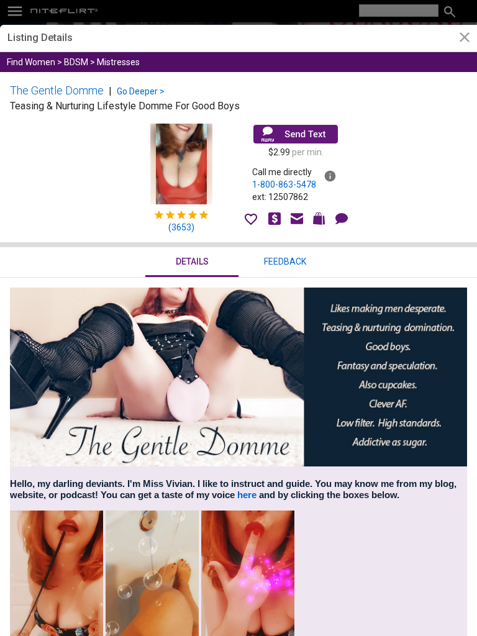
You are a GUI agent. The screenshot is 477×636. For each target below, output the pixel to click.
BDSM (76, 62)
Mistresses (118, 62)
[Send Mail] (295, 134)
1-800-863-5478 (284, 184)
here (247, 495)
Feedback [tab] (285, 261)
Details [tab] (192, 261)
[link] (464, 39)
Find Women (31, 62)
